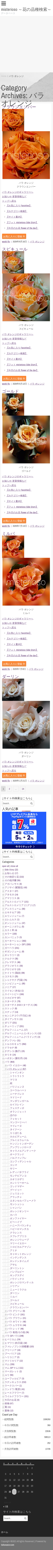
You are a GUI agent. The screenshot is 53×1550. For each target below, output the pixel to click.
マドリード (16, 1097)
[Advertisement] (26, 44)
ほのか (13, 1115)
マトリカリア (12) (14, 1360)
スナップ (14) (11, 1012)
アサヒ (13, 1264)
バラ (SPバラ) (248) (14, 1335)
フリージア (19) (12, 1350)
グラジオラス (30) (14, 965)
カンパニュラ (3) (13, 937)
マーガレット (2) (13, 1371)
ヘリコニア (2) (12, 1357)
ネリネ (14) (10, 1054)
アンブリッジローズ (20, 1147)
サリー (13, 1168)
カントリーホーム (19, 1182)
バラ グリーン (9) (16, 1310)
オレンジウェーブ (19, 1239)
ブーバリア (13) (12, 1353)
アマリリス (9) (12, 898)
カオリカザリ (17, 1179)
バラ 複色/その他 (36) (18, 1332)
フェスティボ (17, 1108)
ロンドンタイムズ (19, 1261)
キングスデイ (17, 1275)
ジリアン (14, 1286)
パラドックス (17, 1278)
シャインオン (17, 1072)
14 (23, 788)
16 (32, 1479)
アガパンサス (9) (13, 883)
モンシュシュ (17, 1204)
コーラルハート (18, 1090)
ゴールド (10, 391)
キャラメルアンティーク (23, 1150)
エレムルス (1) (12, 919)
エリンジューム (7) (14, 915)
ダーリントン (17, 1268)
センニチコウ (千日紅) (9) (18, 1015)
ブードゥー (16, 1189)
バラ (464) (9, 1061)
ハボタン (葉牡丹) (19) (16, 1058)
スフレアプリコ (18, 1236)
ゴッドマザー (17, 1186)
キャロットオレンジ (20, 1254)
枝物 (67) (9, 1403)
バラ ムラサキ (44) (16, 1325)
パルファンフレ (18, 1157)
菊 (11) (8, 1407)
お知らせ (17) (11, 873)
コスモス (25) (11, 976)
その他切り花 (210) (14, 876)
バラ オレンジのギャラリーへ (17, 192)
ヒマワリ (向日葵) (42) (16, 1342)
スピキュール (15, 249)
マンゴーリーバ (18, 1122)
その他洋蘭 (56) (12, 880)
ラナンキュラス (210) (15, 1382)
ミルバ (8, 533)
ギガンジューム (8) (14, 951)
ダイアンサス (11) (14, 1019)
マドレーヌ (16, 1125)
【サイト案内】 (14, 216)
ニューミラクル (18, 1289)
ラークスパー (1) (13, 1385)
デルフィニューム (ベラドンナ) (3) (22, 1036)
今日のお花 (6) (12, 1399)
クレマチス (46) (12, 962)
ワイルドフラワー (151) (17, 1396)
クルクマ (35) (11, 958)
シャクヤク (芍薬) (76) (16, 980)
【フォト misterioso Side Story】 (22, 222)
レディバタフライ (19, 1172)
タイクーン (16, 1129)
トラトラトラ (17, 1076)
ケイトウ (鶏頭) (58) (15, 972)
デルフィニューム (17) (16, 1029)
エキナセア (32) (12, 912)
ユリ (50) (9, 1375)
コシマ (13, 1165)
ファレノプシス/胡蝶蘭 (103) (19, 1346)
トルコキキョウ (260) (15, 1044)
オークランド (17, 1154)
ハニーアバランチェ (20, 1225)
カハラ (13, 1214)
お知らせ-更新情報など (14, 196)
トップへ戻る (9, 201)
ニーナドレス (17, 1093)
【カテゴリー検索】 (16, 211)
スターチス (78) (12, 1001)
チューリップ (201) (14, 1026)
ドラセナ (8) (11, 1047)
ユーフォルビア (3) (14, 1378)
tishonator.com (7, 1544)
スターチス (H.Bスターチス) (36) (21, 1004)
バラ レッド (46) (15, 1328)
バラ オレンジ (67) (16, 1068)
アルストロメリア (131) (17, 901)
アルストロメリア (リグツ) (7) (20, 905)
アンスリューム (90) (15, 908)
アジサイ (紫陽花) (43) (16, 887)
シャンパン (16, 1207)
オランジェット (18, 1111)
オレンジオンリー (19, 1211)
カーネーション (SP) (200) (18, 944)
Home (3, 76)
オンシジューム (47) (15, 923)
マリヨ (13, 1079)
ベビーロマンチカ (19, 1229)
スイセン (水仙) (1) (14, 990)
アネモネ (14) (11, 894)
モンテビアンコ (18, 1175)
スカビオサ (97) (12, 997)
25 (10, 1491)
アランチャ (16, 1197)
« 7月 (5, 1506)
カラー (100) (11, 933)
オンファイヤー (18, 1218)
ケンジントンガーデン (22, 1143)
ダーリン (10, 676)
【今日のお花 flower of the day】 (22, 228)
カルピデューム (18, 1136)
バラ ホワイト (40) (16, 1321)
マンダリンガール (19, 1101)
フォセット (16, 1118)
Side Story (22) (11, 869)
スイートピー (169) (14, 994)
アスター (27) (11, 891)
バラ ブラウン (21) (16, 1318)
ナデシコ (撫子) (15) (15, 1051)
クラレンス (16, 1232)
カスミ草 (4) (11, 930)
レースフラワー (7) (14, 1392)
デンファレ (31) (12, 1040)
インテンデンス (18, 1257)
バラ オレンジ (37, 241)
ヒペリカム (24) (12, 1339)
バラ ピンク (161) (16, 1314)
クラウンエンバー (19, 1307)
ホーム (4, 1532)
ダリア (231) (11, 1022)
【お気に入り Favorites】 (19, 205)
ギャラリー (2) (12, 955)
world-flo (6, 241)
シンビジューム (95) (15, 983)
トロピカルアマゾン (20, 1246)
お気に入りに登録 (13, 236)
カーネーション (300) (15, 940)
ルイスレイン (17, 1104)
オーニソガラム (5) (14, 926)
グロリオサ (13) (12, 969)
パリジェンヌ (17, 1086)
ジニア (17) (10, 987)
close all (14, 866)
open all (5, 866)
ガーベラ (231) (12, 948)
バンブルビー (17, 1271)
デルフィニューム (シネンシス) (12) (23, 1033)
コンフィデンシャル (20, 1161)
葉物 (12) (9, 1410)
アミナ (13, 1250)
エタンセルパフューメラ (23, 1200)
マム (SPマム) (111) (14, 1367)
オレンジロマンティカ (22, 1282)
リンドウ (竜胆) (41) (15, 1389)
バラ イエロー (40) (16, 1065)
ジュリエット (17, 1193)
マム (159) (9, 1364)
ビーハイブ (16, 1222)
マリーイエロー (18, 1243)
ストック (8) (11, 1008)
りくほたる (16, 1133)
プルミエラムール (19, 1140)
